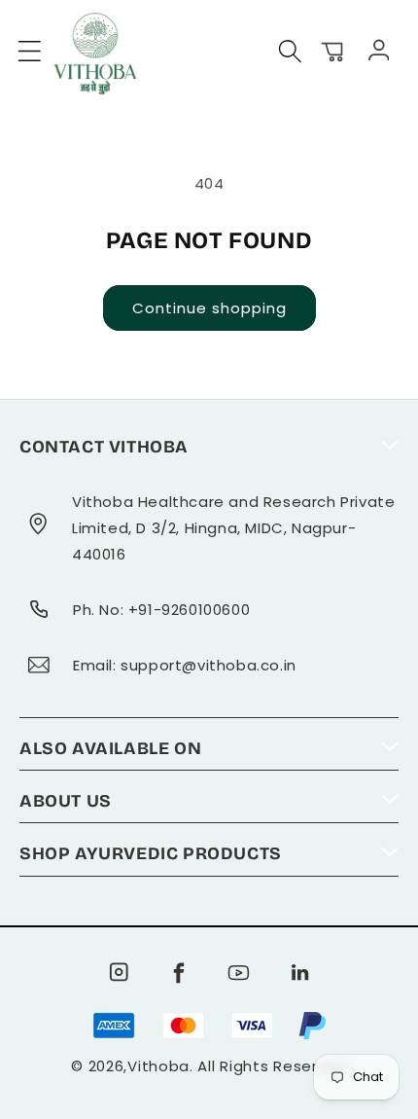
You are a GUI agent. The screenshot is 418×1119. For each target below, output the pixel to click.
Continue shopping (209, 308)
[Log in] (376, 48)
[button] (30, 51)
